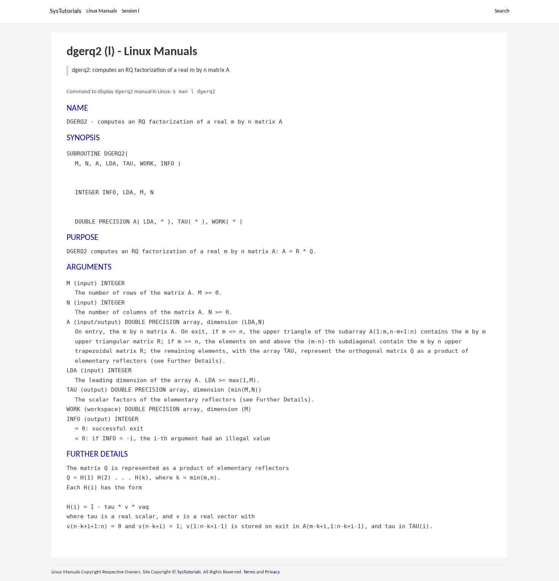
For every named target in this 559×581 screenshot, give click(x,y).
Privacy (272, 572)
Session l (130, 11)
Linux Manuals (101, 11)
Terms (249, 572)
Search (502, 11)
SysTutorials (65, 11)
